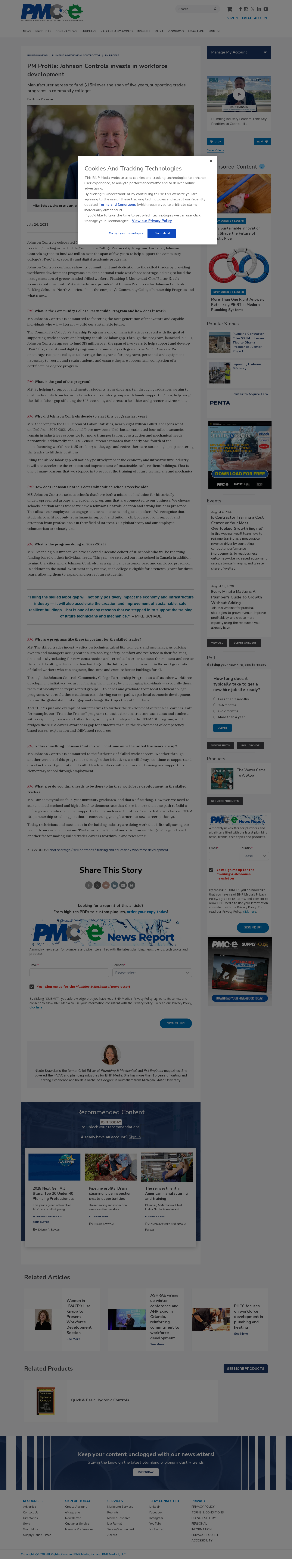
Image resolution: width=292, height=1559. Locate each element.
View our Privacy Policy (152, 220)
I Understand (162, 233)
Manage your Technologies (126, 233)
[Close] (211, 161)
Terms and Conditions (117, 204)
